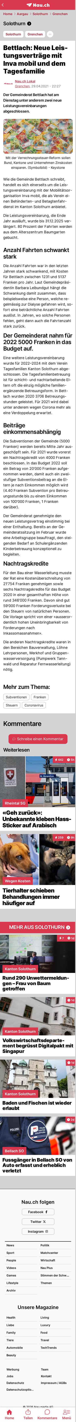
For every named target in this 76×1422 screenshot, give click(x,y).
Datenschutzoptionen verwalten (21, 1389)
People (11, 1260)
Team (44, 1369)
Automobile (14, 1347)
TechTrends (49, 1347)
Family (11, 1332)
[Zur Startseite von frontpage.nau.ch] (38, 5)
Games (11, 1275)
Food (44, 1332)
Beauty (11, 1355)
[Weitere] (50, 34)
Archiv (11, 1290)
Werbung (12, 1369)
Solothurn (40, 14)
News (10, 1245)
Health (10, 1317)
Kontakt (46, 1376)
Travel (45, 1340)
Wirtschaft (48, 1260)
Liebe (10, 1325)
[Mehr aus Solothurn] (38, 927)
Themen (46, 1283)
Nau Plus (47, 1268)
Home (7, 14)
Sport (10, 1252)
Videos (11, 1268)
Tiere (10, 1340)
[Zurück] (2, 5)
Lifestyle (12, 1283)
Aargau (22, 14)
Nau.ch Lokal (25, 81)
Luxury (45, 1325)
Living (45, 1317)
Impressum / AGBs (54, 1383)
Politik (45, 1245)
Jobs (9, 1376)
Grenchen (60, 14)
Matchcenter (49, 1252)
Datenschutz (15, 1383)
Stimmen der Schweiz (56, 1275)
